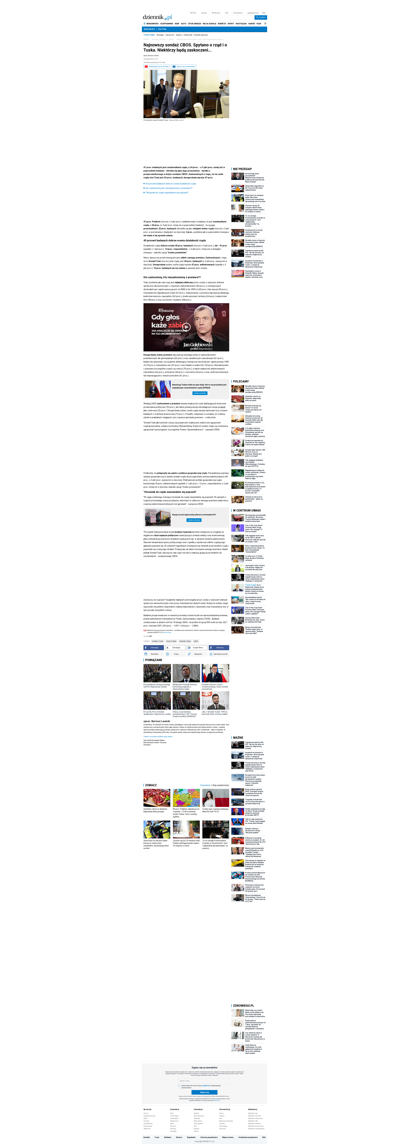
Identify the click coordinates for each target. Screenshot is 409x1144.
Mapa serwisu (227, 1137)
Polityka (162, 29)
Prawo (221, 1113)
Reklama (167, 1137)
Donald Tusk (157, 641)
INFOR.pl (193, 13)
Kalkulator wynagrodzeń (256, 1128)
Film (195, 1126)
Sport (172, 1123)
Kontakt (146, 1137)
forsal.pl (204, 13)
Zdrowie (173, 1126)
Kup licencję (167, 632)
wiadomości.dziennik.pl (159, 39)
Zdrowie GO (169, 35)
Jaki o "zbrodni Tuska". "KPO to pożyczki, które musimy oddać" (215, 713)
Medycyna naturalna (226, 1121)
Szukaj (262, 17)
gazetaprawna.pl (253, 13)
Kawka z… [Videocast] (184, 35)
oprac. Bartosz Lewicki (150, 55)
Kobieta (196, 1113)
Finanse (221, 1116)
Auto (172, 1113)
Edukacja (197, 1118)
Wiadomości (149, 29)
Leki (220, 1118)
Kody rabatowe (199, 1116)
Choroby (222, 1123)
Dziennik (146, 39)
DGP (226, 13)
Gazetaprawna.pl (149, 1116)
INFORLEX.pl (216, 13)
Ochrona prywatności (208, 1137)
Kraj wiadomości (221, 785)
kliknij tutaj (217, 1100)
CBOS (196, 641)
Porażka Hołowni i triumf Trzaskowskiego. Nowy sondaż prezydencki (215, 686)
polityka (171, 39)
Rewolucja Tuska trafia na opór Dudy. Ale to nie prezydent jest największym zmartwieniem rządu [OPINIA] (199, 386)
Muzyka (196, 1128)
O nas (157, 1137)
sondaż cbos (185, 641)
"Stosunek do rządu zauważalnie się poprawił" (167, 192)
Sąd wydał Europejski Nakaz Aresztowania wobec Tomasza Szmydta (154, 742)
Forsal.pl (146, 1121)
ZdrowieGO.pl (237, 13)
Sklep (263, 13)
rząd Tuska (171, 641)
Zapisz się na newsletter (185, 66)
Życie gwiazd (198, 1123)
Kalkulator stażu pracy (255, 1118)
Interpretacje (148, 1126)
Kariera (179, 1137)
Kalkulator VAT (253, 1121)
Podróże (173, 1128)
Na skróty (147, 1109)
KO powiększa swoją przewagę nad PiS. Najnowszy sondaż (156, 685)
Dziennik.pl (174, 1109)
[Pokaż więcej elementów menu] (265, 24)
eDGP (145, 1118)
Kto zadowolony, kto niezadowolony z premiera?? (169, 188)
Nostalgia (160, 35)
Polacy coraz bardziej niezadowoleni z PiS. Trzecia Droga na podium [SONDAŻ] (185, 714)
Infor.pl (146, 1113)
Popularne (205, 785)
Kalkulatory (252, 1109)
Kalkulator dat (252, 1113)
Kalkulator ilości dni (254, 1116)
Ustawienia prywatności (247, 1137)
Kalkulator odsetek (254, 1123)
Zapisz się (204, 1092)
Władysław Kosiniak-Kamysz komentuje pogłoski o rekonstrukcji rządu (185, 686)
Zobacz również (200, 393)
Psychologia (223, 1126)
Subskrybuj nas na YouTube (159, 66)
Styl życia (222, 1128)
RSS (264, 1137)
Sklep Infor (147, 1128)
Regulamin (191, 1137)
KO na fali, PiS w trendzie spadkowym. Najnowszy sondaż (157, 713)
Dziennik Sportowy (201, 35)
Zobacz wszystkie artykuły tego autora (157, 737)
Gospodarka (174, 1118)
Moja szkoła (198, 1121)
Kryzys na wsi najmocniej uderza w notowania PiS (194, 515)
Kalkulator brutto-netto (256, 1126)
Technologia (174, 1116)
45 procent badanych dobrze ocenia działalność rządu (171, 183)
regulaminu (206, 1085)
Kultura (196, 1131)
